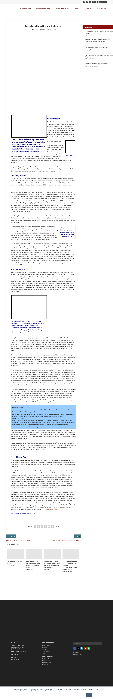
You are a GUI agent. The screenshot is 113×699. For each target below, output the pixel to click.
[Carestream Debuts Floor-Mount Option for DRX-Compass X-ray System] (52, 554)
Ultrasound (94, 35)
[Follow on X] (78, 648)
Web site (51, 410)
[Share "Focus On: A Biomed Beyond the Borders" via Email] (49, 526)
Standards (78, 8)
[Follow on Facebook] (74, 648)
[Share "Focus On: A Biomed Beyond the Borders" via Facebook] (35, 526)
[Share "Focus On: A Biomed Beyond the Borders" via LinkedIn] (45, 526)
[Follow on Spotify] (88, 648)
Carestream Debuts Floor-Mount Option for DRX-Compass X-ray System (52, 564)
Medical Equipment (25, 8)
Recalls (93, 50)
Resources (89, 8)
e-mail (24, 412)
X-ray (44, 29)
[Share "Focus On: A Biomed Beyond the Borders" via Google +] (42, 526)
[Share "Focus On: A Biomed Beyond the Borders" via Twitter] (38, 526)
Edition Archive (101, 8)
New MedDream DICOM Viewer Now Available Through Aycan (33, 564)
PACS (40, 29)
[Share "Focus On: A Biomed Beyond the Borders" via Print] (52, 526)
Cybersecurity (95, 43)
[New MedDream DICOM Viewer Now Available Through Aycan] (34, 554)
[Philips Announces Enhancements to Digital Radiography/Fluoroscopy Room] (71, 554)
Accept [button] (88, 695)
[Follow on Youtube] (85, 648)
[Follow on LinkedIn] (81, 648)
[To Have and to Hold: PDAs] (15, 554)
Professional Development (62, 8)
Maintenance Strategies (42, 8)
